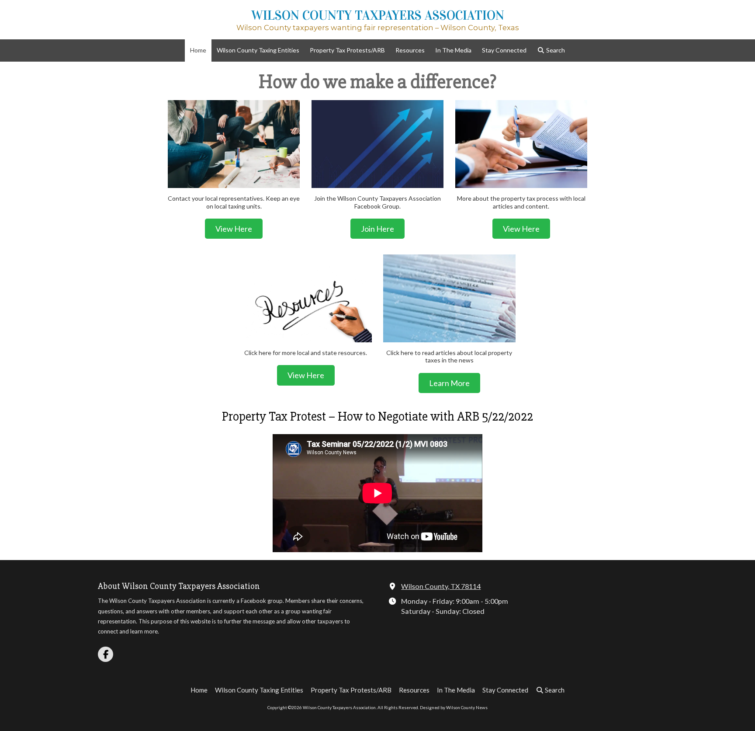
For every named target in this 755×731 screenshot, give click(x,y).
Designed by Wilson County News (454, 707)
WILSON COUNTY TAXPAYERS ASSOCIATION (377, 15)
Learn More (449, 383)
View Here (233, 228)
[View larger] (234, 144)
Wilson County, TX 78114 (441, 586)
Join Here (377, 228)
